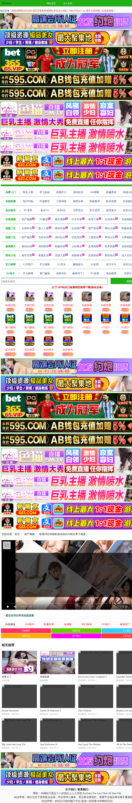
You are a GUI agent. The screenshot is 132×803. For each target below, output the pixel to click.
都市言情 (27, 255)
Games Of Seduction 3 (50, 710)
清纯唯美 (43, 246)
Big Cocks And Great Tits (13, 744)
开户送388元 (10, 354)
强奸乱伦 (60, 237)
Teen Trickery (84, 710)
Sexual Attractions (10, 710)
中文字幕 (77, 219)
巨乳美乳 (77, 237)
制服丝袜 (60, 246)
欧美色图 (110, 246)
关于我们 (70, 789)
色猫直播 (44, 677)
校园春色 (77, 255)
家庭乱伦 (43, 255)
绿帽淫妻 (26, 636)
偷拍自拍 (27, 246)
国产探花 (93, 228)
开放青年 (26, 630)
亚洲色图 (93, 246)
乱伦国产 (77, 228)
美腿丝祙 (76, 630)
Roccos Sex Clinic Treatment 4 (92, 677)
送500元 (86, 331)
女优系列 (110, 219)
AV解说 (43, 219)
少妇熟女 (77, 246)
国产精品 (27, 237)
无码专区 (43, 237)
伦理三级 (93, 219)
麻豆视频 (60, 219)
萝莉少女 (110, 237)
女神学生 (27, 228)
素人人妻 (43, 228)
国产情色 (76, 636)
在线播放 (10, 624)
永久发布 (67, 3)
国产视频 (27, 219)
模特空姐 (60, 228)
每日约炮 (87, 309)
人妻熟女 (93, 237)
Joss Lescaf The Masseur (89, 744)
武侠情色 (93, 255)
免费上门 (10, 309)
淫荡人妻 (60, 255)
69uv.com (7, 3)
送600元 (10, 331)
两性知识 (110, 255)
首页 (17, 534)
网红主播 (110, 228)
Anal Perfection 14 (48, 744)
